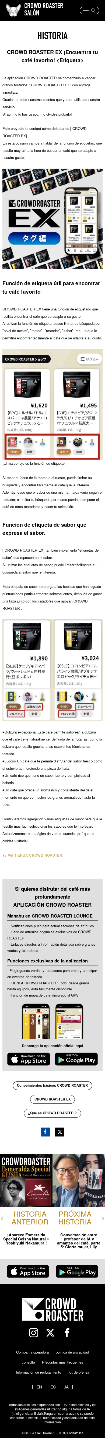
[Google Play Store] (76, 1059)
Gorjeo (59, 1132)
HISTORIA (52, 37)
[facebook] (69, 1333)
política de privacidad (72, 1352)
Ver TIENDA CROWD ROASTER (35, 855)
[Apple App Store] (28, 1059)
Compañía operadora (32, 1352)
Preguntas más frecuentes (62, 1362)
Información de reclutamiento (38, 1372)
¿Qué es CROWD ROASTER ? (52, 1113)
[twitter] (53, 1333)
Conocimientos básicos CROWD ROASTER (52, 1085)
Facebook (45, 1132)
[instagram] (36, 1333)
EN (39, 1387)
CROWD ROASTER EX (52, 1099)
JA (66, 1387)
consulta (28, 1362)
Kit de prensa (78, 1372)
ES (53, 1387)
